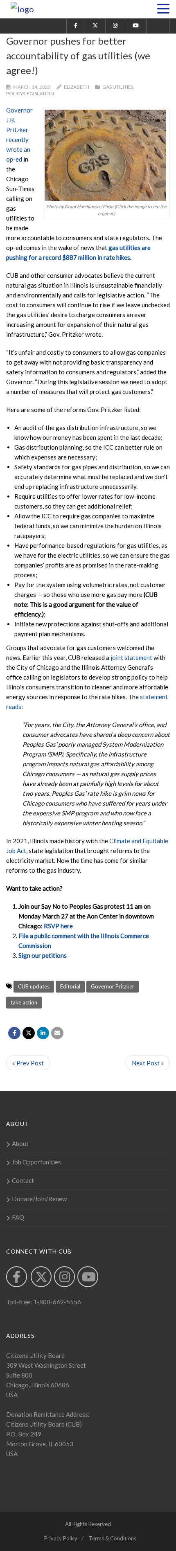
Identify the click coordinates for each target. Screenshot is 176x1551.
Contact (23, 1180)
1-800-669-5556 (56, 1302)
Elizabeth (76, 87)
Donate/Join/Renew (39, 1198)
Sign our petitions (42, 955)
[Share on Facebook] (14, 1033)
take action (24, 1002)
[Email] (57, 1033)
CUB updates (34, 986)
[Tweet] (29, 1033)
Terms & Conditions (112, 1538)
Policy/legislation (30, 93)
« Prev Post (28, 1063)
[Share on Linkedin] (43, 1033)
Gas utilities (117, 87)
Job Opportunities (36, 1162)
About (20, 1143)
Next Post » (148, 1063)
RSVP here (58, 926)
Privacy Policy (60, 1538)
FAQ (18, 1217)
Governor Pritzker (112, 986)
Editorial (70, 986)
